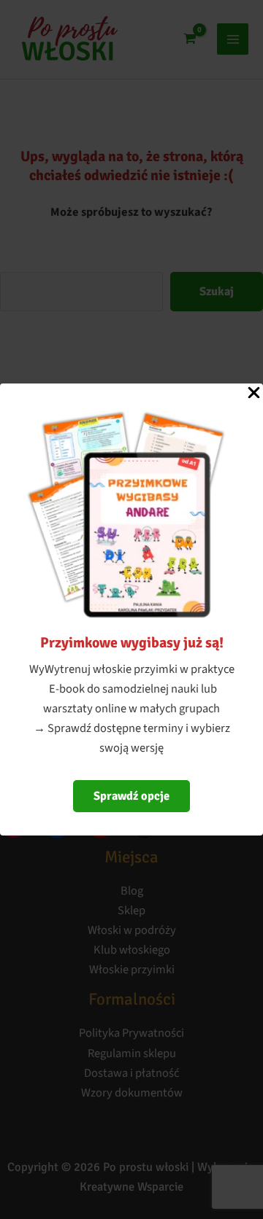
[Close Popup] (254, 393)
